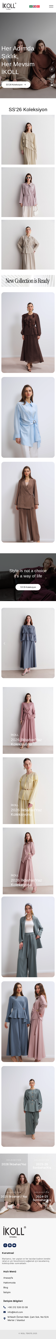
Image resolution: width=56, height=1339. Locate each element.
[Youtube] (52, 85)
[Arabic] (31, 6)
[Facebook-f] (52, 69)
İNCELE (13, 1183)
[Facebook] (10, 1245)
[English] (34, 6)
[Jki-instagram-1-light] (52, 77)
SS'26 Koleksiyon (14, 84)
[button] (4, 643)
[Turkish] (38, 6)
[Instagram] (5, 1245)
